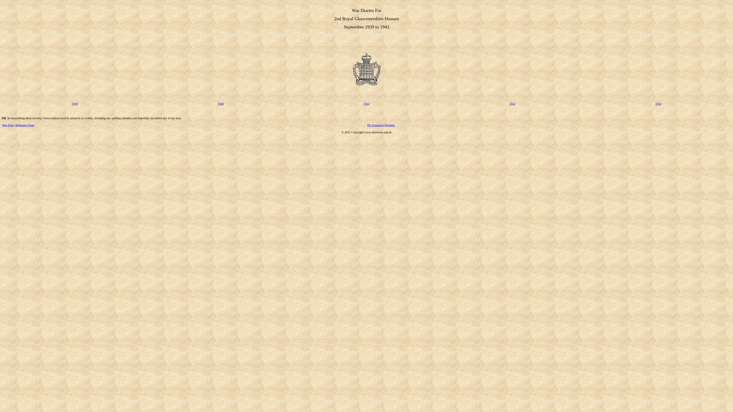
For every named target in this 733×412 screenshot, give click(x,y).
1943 (658, 103)
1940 (221, 103)
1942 (512, 103)
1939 (75, 103)
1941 (366, 103)
